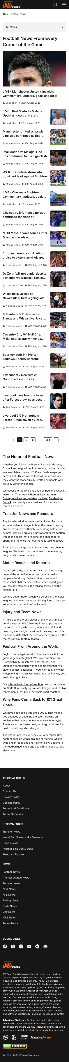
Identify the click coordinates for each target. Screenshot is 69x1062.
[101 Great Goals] (34, 965)
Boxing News (10, 900)
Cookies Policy (11, 802)
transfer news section (51, 532)
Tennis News (10, 923)
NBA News (9, 888)
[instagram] (21, 946)
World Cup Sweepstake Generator (23, 837)
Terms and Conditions (16, 808)
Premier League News (16, 877)
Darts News (10, 906)
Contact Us (9, 791)
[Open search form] (55, 4)
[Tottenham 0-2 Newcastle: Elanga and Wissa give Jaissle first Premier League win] (58, 320)
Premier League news (43, 494)
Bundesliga (56, 498)
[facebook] (5, 946)
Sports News (10, 842)
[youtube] (29, 946)
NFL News (9, 894)
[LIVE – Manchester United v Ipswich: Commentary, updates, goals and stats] (34, 68)
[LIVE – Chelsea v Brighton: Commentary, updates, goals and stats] (58, 198)
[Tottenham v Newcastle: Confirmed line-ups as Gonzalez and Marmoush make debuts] (58, 381)
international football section (25, 684)
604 (48, 440)
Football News (11, 871)
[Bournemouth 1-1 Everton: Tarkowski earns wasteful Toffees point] (58, 360)
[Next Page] (56, 439)
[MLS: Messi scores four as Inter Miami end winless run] (58, 239)
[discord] (45, 946)
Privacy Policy (11, 796)
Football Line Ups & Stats (18, 848)
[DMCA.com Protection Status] (15, 1047)
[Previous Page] (13, 439)
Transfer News (11, 831)
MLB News (9, 917)
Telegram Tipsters (13, 854)
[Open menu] (64, 4)
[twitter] (13, 946)
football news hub (18, 746)
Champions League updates (20, 498)
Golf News (9, 911)
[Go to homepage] (12, 4)
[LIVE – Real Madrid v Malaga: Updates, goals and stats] (58, 117)
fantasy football (30, 638)
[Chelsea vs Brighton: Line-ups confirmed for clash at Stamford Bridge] (58, 218)
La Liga (42, 498)
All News (11, 27)
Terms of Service (13, 814)
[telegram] (37, 946)
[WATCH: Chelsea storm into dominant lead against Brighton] (58, 178)
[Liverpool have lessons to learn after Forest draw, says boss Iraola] (58, 401)
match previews (30, 596)
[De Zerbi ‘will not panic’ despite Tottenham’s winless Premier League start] (58, 279)
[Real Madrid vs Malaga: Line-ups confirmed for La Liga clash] (58, 158)
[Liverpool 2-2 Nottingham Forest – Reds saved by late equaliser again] (58, 421)
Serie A (7, 502)
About (6, 785)
